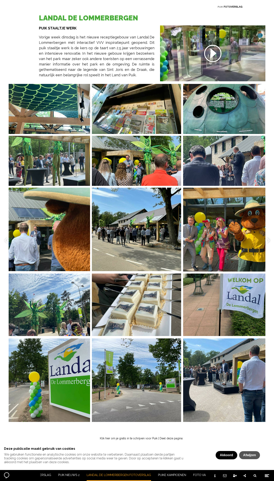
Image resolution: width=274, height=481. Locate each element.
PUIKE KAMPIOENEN (172, 475)
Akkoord (226, 455)
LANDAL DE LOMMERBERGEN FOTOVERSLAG (119, 475)
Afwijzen (249, 455)
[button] (212, 53)
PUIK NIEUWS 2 (69, 475)
